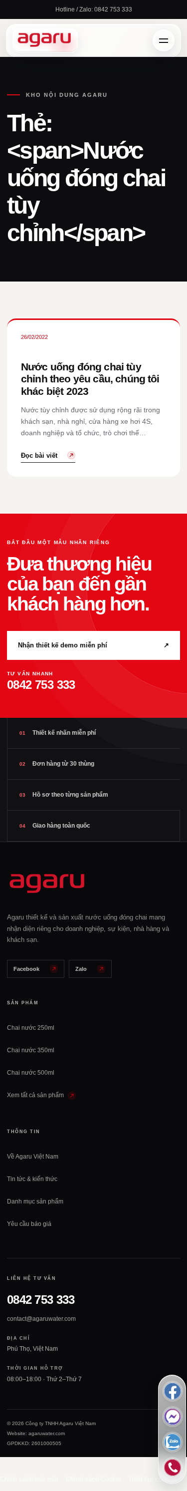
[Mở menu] (164, 40)
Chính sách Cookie (93, 1479)
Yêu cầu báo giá (29, 1223)
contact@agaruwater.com (41, 1318)
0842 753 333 (40, 1299)
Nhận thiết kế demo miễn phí (93, 645)
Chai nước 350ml (30, 1050)
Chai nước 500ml (30, 1072)
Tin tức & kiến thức (32, 1179)
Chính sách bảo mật (29, 1479)
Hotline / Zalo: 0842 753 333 (93, 9)
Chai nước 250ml (30, 1027)
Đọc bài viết (39, 455)
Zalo (81, 969)
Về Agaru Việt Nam (32, 1156)
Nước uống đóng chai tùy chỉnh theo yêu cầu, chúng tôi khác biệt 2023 (90, 379)
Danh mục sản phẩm (35, 1201)
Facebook (26, 969)
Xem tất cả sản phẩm (36, 1095)
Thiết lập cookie (151, 1479)
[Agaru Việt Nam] (45, 40)
